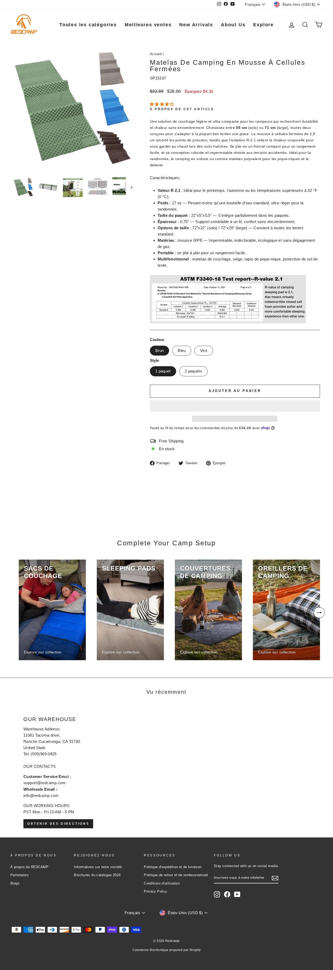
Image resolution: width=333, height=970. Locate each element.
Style (154, 360)
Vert (203, 350)
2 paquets (193, 371)
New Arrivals (196, 24)
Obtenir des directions (58, 823)
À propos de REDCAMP (29, 867)
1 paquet (163, 371)
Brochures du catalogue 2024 (97, 875)
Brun (159, 350)
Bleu (182, 350)
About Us (233, 24)
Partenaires (19, 875)
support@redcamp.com (44, 783)
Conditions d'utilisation (162, 883)
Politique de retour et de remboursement (176, 875)
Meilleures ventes (148, 24)
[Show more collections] (319, 612)
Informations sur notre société (98, 867)
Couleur (157, 339)
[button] (162, 104)
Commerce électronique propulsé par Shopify (166, 950)
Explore (263, 24)
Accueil (156, 54)
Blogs (15, 883)
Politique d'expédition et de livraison (172, 867)
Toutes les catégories (88, 24)
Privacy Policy (155, 891)
